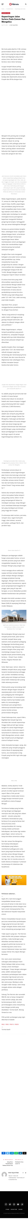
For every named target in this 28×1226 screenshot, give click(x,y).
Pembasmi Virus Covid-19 (19, 1163)
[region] (14, 107)
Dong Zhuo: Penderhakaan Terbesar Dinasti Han (7, 1163)
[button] (3, 4)
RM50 (17, 1024)
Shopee (20, 1209)
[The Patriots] (14, 4)
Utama (7, 1209)
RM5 (7, 1024)
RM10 (12, 1024)
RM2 (3, 1024)
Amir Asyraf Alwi (14, 25)
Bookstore (14, 1209)
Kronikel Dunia (6, 13)
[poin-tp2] (14, 885)
